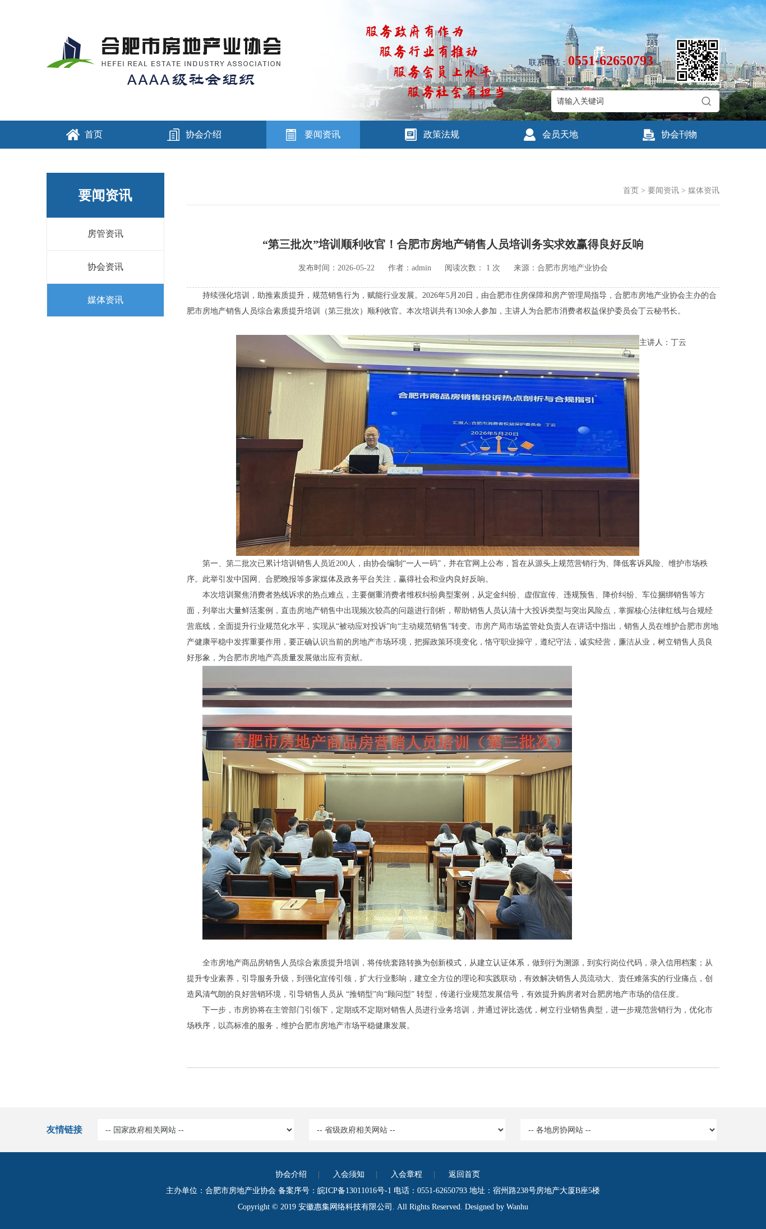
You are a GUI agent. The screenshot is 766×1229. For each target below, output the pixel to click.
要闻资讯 (322, 134)
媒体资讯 (105, 300)
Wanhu (517, 1207)
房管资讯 (105, 233)
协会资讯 (105, 266)
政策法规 (441, 134)
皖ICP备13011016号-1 (354, 1190)
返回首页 (464, 1174)
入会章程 (406, 1174)
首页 (94, 134)
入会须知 (348, 1174)
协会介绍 (204, 134)
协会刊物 (679, 134)
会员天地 (560, 134)
